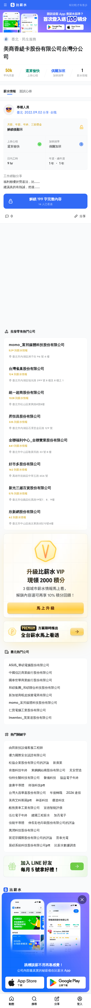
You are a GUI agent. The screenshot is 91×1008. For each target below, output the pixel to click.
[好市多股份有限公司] (45, 470)
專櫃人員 (23, 107)
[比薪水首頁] (12, 889)
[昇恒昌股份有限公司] (45, 422)
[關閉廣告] (82, 899)
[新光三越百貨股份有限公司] (45, 493)
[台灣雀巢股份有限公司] (45, 374)
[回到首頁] (6, 39)
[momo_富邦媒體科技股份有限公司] (45, 350)
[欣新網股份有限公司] (45, 517)
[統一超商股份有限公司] (45, 398)
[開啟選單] (5, 4)
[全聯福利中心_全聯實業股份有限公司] (45, 446)
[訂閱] (84, 38)
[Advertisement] (45, 274)
